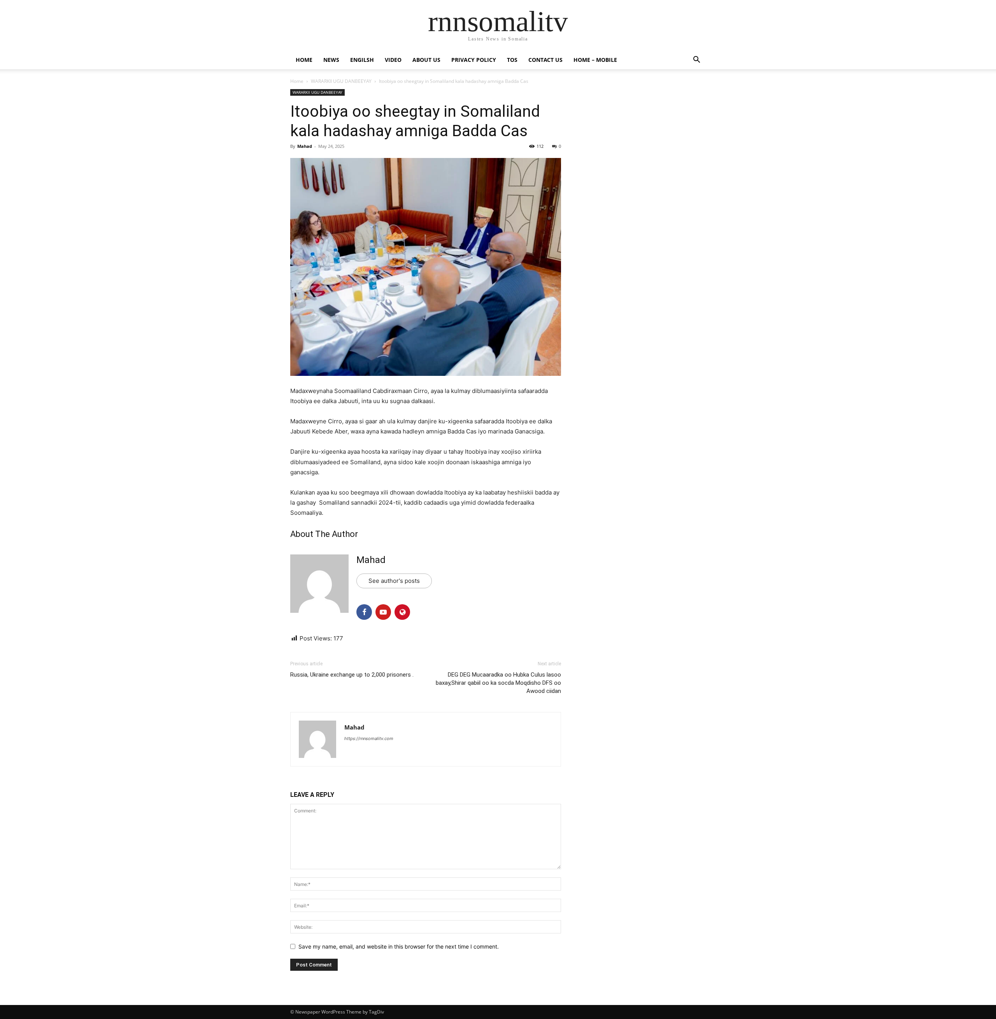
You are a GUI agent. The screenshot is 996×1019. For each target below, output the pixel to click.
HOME (304, 59)
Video (393, 59)
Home (296, 81)
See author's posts (394, 580)
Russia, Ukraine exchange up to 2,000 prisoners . (352, 674)
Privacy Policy (473, 59)
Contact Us (545, 59)
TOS (512, 59)
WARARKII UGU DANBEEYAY (341, 81)
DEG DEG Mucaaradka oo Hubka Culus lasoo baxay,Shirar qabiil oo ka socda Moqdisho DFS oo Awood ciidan (498, 683)
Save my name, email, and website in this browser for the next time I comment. (398, 946)
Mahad (304, 146)
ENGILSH (362, 59)
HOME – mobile (595, 59)
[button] (696, 60)
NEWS (331, 59)
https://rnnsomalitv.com (368, 738)
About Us (426, 59)
